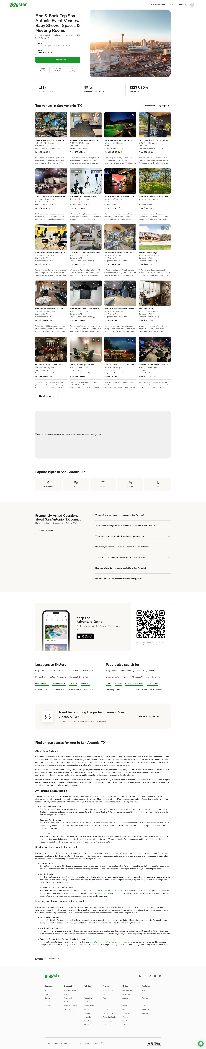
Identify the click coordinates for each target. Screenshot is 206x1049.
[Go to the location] (51, 124)
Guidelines (68, 1002)
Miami (124, 1006)
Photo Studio (108, 990)
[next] (64, 125)
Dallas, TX (87, 677)
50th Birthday (156, 689)
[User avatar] (192, 5)
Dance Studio (108, 1013)
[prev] (39, 125)
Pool (104, 998)
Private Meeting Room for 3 (82, 364)
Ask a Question (46, 530)
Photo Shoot (88, 994)
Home (105, 994)
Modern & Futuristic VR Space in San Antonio (120, 308)
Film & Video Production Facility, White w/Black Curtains (86, 308)
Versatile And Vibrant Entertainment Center (155, 364)
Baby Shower (111, 670)
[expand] (169, 515)
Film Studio (107, 1002)
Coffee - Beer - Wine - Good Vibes (120, 364)
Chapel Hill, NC (41, 670)
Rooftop (145, 998)
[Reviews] (160, 976)
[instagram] (145, 976)
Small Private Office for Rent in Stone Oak (51, 140)
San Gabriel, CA (57, 689)
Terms (78, 1043)
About (47, 990)
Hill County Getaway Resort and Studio (120, 140)
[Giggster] (18, 5)
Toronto (125, 1017)
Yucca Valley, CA (74, 689)
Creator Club (49, 1006)
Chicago (125, 1002)
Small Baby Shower (145, 670)
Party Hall (145, 1009)
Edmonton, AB (41, 689)
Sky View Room (146, 308)
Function (127, 689)
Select (47, 1002)
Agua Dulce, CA (59, 683)
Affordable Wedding (140, 677)
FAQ (65, 994)
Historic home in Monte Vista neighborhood (155, 196)
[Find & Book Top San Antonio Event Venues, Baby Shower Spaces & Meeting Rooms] (103, 435)
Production (88, 998)
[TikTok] (150, 976)
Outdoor (145, 994)
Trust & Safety (69, 1009)
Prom (144, 689)
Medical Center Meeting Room (84, 140)
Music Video (88, 1021)
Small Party (157, 677)
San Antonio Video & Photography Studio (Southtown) (51, 252)
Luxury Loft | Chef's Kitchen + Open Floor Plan (86, 252)
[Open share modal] (59, 115)
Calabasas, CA (88, 670)
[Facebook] (140, 976)
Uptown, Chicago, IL (58, 677)
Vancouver (126, 1013)
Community (68, 998)
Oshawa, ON (73, 670)
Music (144, 990)
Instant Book (150, 106)
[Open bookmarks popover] (64, 115)
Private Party (88, 1017)
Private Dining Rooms (134, 683)
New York (126, 994)
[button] (201, 1044)
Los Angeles (127, 990)
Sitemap (95, 1043)
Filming (86, 1009)
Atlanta (125, 998)
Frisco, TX (73, 683)
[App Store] (85, 636)
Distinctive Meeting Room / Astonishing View (120, 252)
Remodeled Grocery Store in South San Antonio (51, 308)
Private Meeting (127, 670)
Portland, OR (40, 677)
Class (126, 677)
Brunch (108, 683)
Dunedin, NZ (75, 677)
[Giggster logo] (53, 976)
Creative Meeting (113, 677)
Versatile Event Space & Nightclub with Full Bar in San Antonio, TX (51, 196)
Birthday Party (89, 1006)
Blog (46, 994)
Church (105, 1009)
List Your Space (176, 5)
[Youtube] (155, 976)
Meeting (118, 683)
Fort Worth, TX (57, 670)
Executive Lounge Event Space (49, 364)
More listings (45, 396)
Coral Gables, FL (42, 683)
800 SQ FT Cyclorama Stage (83, 196)
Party (86, 990)
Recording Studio (113, 689)
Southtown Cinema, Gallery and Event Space (120, 196)
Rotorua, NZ (89, 689)
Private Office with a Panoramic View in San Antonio (155, 140)
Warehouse (107, 1021)
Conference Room (148, 1002)
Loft (143, 1006)
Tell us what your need (149, 716)
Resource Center (70, 1006)
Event (136, 689)
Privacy (86, 1043)
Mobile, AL (85, 683)
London (125, 1009)
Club (104, 1006)
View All (87, 1025)
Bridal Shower (152, 683)
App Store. (156, 644)
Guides (47, 998)
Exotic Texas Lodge (148, 252)
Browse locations (158, 5)
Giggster (39, 958)
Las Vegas (126, 1021)
